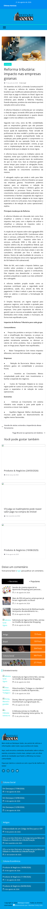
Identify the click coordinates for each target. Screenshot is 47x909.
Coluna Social (8, 656)
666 (35, 655)
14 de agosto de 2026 (12, 801)
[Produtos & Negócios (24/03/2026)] (23, 446)
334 (35, 648)
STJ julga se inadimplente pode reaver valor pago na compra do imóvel (23, 510)
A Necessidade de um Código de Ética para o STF (23, 829)
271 (35, 662)
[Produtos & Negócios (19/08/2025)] (23, 525)
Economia (8, 64)
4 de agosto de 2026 (12, 889)
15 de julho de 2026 (21, 716)
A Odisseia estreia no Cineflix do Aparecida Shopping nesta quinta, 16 (27, 712)
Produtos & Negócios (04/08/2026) (17, 886)
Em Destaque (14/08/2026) (13, 798)
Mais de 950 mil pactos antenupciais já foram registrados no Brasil (28, 599)
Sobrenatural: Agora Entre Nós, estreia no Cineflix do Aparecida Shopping (28, 621)
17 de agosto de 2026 (12, 792)
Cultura (6, 663)
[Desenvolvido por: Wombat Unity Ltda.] (28, 905)
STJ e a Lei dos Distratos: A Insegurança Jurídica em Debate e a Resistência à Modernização (23, 839)
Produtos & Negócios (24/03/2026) (21, 470)
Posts (38, 634)
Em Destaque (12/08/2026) (13, 807)
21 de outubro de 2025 (13, 855)
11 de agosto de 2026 (12, 880)
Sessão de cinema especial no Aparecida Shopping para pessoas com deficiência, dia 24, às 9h (26, 588)
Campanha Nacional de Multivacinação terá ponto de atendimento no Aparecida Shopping (28, 610)
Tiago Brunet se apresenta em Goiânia (27, 433)
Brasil (5, 641)
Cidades (6, 649)
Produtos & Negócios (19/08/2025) (21, 550)
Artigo (5, 634)
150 (35, 641)
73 (35, 634)
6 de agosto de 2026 (21, 705)
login (19, 571)
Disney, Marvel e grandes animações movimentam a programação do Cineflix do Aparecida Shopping (27, 701)
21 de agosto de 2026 (22, 592)
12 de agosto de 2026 (22, 693)
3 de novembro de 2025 (13, 843)
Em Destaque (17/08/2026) (13, 789)
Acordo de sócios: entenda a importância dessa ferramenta (22, 426)
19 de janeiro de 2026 (13, 832)
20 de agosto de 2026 (22, 614)
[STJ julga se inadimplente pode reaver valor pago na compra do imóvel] (23, 484)
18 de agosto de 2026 (12, 871)
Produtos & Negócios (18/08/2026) (17, 867)
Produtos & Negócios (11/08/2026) (17, 877)
